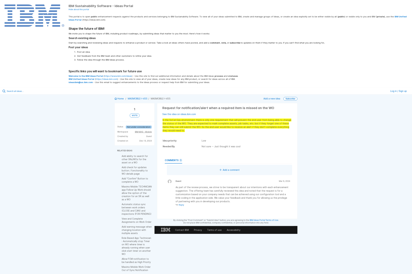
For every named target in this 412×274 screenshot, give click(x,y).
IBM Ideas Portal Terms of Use (264, 220)
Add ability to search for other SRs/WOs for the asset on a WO (135, 159)
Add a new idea (271, 98)
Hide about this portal (79, 9)
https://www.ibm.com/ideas (118, 76)
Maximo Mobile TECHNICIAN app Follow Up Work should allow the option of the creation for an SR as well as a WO (137, 193)
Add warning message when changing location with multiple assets (137, 229)
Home (120, 98)
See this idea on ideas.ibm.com (179, 114)
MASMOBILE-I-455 (137, 98)
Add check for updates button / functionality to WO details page (135, 170)
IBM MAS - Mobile (143, 132)
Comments (173, 160)
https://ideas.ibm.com (106, 79)
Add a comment (231, 169)
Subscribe (290, 98)
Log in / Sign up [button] (398, 91)
